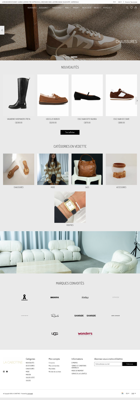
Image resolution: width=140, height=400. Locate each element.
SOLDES (28, 380)
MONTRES (70, 225)
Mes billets (52, 369)
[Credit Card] (122, 393)
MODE (53, 187)
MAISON (28, 375)
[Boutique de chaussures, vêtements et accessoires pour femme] (9, 8)
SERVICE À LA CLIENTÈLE (79, 374)
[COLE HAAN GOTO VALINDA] (87, 95)
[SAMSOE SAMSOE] (85, 315)
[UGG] (54, 334)
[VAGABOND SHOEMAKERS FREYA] (18, 95)
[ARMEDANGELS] (24, 297)
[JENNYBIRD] (24, 315)
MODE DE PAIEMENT (78, 371)
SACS (87, 187)
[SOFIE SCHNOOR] (115, 315)
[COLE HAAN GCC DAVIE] (121, 95)
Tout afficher (70, 132)
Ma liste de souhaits (55, 372)
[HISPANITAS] (115, 297)
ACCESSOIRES (121, 187)
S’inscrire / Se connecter (131, 2)
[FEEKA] (85, 297)
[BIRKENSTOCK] (54, 297)
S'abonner (129, 364)
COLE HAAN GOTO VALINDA (87, 119)
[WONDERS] (85, 334)
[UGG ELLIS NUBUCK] (53, 95)
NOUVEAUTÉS (32, 8)
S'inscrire (52, 363)
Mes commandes (54, 366)
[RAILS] (54, 315)
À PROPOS (75, 363)
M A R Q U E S (107, 8)
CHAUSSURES (19, 187)
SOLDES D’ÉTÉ (86, 8)
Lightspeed (30, 393)
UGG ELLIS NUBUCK (53, 119)
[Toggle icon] (127, 8)
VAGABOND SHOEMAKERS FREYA (18, 119)
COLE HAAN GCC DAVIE (121, 119)
